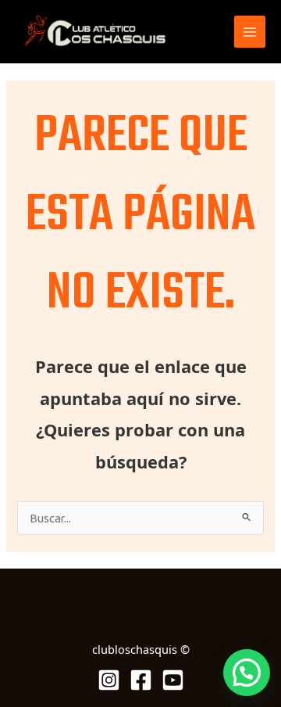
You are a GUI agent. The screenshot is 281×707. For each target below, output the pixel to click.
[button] (246, 672)
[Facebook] (141, 680)
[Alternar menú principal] (249, 31)
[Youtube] (173, 680)
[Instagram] (109, 680)
